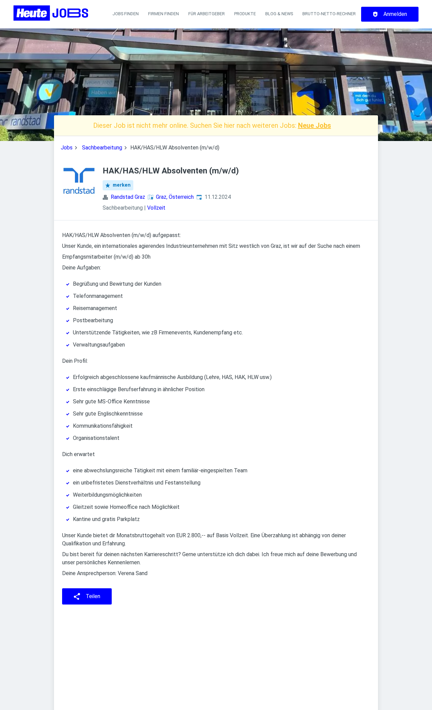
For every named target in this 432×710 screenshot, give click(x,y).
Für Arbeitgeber (206, 13)
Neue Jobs (314, 125)
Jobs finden (125, 13)
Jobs (67, 147)
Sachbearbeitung (102, 147)
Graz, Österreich (175, 197)
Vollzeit (156, 208)
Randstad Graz (128, 197)
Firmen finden (163, 13)
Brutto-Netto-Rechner (329, 13)
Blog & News (279, 13)
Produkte (245, 13)
